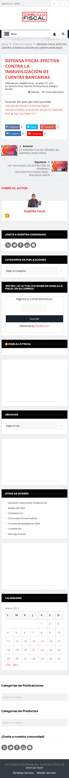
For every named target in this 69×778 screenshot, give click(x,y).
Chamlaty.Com (15, 513)
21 (33, 649)
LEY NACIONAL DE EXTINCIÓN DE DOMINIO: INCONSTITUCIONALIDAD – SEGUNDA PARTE (29, 170)
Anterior (28, 146)
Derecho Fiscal (16, 86)
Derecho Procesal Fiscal (36, 86)
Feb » (16, 664)
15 (42, 641)
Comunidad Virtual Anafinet (22, 518)
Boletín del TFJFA (16, 508)
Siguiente (40, 162)
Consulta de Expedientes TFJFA (24, 523)
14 (33, 641)
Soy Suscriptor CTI (24, 113)
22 (42, 649)
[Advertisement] (31, 382)
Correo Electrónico (54, 92)
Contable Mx (14, 528)
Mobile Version (46, 772)
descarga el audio (17, 534)
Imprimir (35, 92)
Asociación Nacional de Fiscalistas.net (27, 502)
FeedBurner (42, 326)
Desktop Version (23, 772)
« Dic (8, 664)
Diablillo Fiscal (27, 83)
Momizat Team (34, 767)
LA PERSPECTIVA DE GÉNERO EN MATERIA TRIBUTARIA (39, 151)
